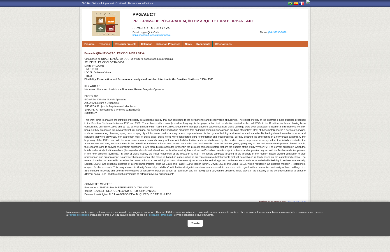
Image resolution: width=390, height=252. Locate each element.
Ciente (195, 223)
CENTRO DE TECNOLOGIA (151, 28)
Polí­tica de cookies (78, 214)
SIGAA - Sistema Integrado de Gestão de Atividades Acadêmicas (117, 3)
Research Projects (125, 44)
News (188, 44)
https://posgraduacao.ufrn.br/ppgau (151, 35)
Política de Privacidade (160, 214)
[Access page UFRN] (308, 2)
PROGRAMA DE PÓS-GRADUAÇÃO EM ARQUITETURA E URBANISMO (192, 21)
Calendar (146, 44)
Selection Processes (168, 44)
